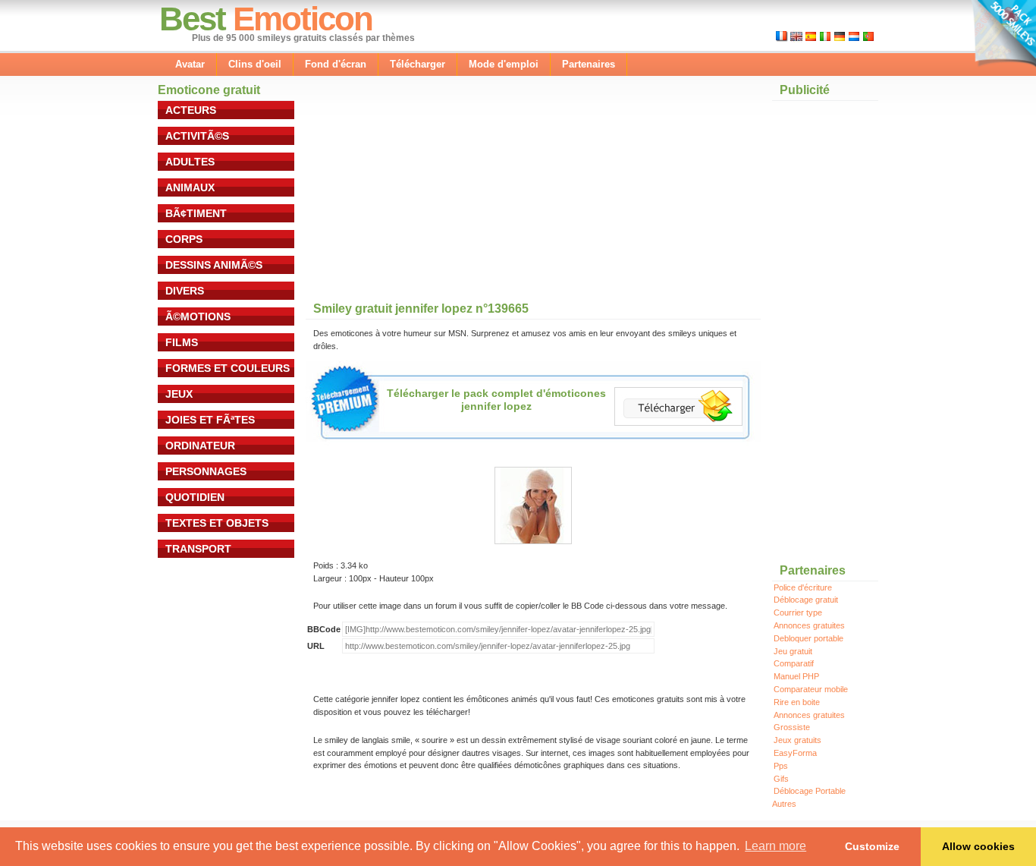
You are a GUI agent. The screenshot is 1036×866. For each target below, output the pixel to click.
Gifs (781, 778)
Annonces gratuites (809, 625)
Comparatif (794, 663)
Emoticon (302, 18)
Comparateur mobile (811, 689)
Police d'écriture (803, 587)
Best (192, 18)
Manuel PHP (796, 676)
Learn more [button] (775, 845)
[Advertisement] (419, 196)
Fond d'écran (335, 64)
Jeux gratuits (797, 740)
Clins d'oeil (254, 64)
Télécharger (417, 64)
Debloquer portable (808, 638)
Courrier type (798, 612)
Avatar (190, 64)
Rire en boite (797, 702)
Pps (781, 765)
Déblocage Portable (810, 790)
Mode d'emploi (503, 64)
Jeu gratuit (793, 651)
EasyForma (795, 752)
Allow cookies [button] (978, 846)
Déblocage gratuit (806, 599)
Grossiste (792, 727)
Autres (784, 803)
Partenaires (588, 64)
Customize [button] (872, 846)
